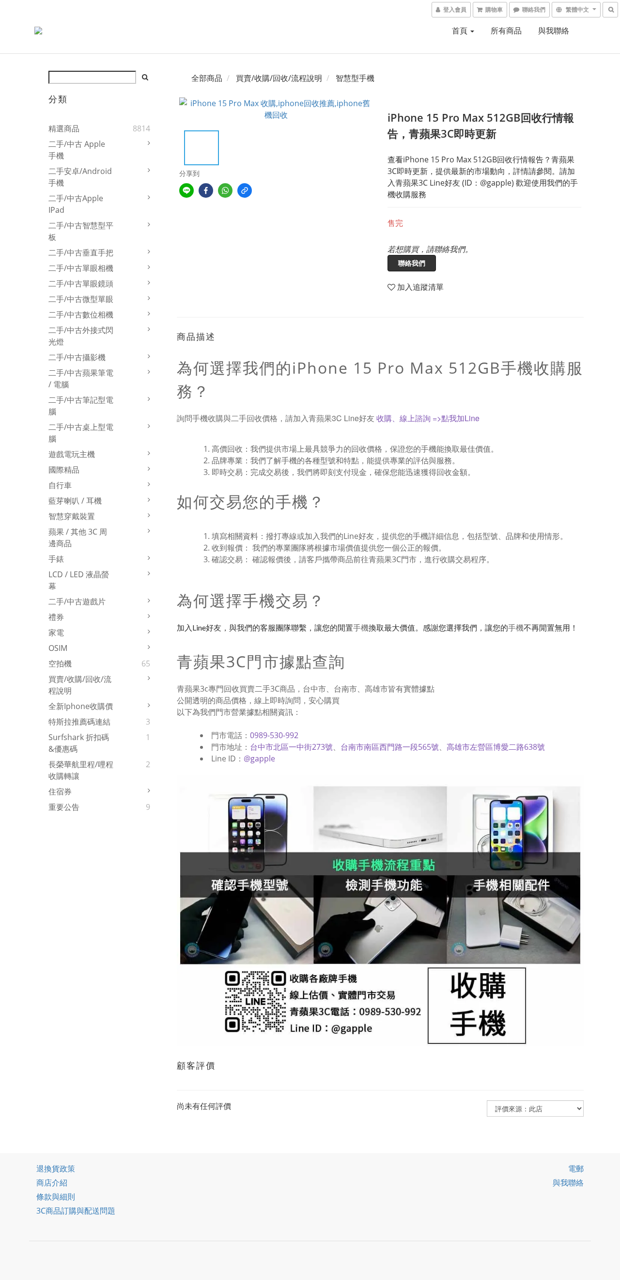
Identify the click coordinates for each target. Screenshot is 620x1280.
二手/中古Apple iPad (75, 204)
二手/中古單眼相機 (80, 268)
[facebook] (206, 190)
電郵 (576, 1168)
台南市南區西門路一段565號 (390, 747)
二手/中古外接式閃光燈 (80, 336)
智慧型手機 (355, 78)
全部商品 (206, 78)
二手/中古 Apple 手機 (76, 150)
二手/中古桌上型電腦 (80, 433)
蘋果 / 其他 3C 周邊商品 (77, 537)
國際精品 (63, 469)
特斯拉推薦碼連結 (79, 721)
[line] (186, 190)
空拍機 (60, 663)
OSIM (57, 648)
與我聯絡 (553, 30)
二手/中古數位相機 (80, 314)
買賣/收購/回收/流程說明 (79, 685)
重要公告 (63, 807)
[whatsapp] (225, 190)
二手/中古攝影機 (77, 357)
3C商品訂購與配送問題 (75, 1210)
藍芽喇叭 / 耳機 (75, 500)
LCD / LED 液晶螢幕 (78, 580)
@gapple (259, 758)
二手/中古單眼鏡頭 (80, 283)
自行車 (60, 485)
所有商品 (506, 30)
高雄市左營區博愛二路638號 (496, 747)
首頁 (460, 30)
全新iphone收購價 (80, 706)
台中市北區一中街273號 (291, 747)
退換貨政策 (55, 1168)
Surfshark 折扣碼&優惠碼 (78, 743)
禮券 (56, 617)
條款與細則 (55, 1196)
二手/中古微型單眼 (80, 299)
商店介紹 (51, 1182)
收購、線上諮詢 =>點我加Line (428, 418)
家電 (56, 632)
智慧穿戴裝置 (71, 516)
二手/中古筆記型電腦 (80, 406)
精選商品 (63, 128)
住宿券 (60, 791)
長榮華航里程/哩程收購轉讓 (80, 770)
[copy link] (244, 190)
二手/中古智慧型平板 (80, 231)
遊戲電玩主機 (71, 454)
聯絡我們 (411, 263)
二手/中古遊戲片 (77, 601)
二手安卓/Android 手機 (80, 177)
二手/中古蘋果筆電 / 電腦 (80, 378)
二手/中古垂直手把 (80, 252)
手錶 (56, 558)
